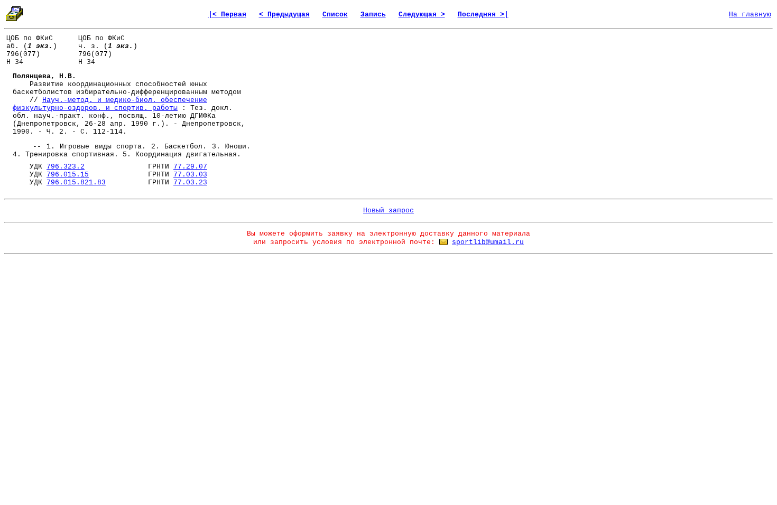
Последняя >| (483, 14)
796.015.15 (68, 175)
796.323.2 (66, 167)
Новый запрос (388, 210)
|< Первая (227, 14)
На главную (750, 14)
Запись (373, 14)
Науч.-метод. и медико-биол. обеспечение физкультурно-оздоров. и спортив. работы (110, 104)
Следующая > (422, 14)
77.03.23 (190, 182)
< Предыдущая (284, 14)
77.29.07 (190, 167)
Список (335, 14)
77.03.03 (190, 175)
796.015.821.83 (76, 182)
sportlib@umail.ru (488, 242)
